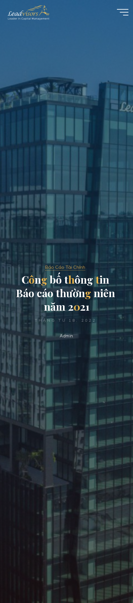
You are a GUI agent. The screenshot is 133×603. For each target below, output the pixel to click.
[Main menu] (122, 12)
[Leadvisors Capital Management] (27, 12)
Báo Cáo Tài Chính (65, 267)
